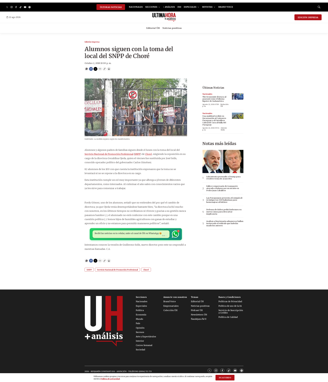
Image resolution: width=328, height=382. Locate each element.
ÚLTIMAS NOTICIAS (111, 7)
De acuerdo (225, 378)
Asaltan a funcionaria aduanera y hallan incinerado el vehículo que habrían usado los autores (224, 223)
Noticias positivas (172, 28)
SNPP (137, 154)
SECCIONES (151, 7)
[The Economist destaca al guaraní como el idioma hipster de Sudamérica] (237, 96)
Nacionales (207, 94)
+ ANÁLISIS (169, 7)
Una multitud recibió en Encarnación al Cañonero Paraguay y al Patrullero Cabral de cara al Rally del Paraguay (214, 120)
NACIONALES (136, 7)
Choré (148, 154)
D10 (179, 7)
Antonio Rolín (224, 129)
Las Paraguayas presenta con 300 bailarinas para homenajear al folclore (224, 200)
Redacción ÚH (224, 105)
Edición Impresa (92, 42)
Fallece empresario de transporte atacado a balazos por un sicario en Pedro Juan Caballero (222, 188)
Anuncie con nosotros (175, 297)
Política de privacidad (110, 379)
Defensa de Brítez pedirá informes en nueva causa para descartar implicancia (224, 212)
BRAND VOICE (225, 7)
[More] (159, 7)
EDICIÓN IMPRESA (308, 17)
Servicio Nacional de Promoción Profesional (109, 154)
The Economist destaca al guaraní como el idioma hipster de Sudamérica (214, 99)
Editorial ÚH (153, 28)
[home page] (164, 17)
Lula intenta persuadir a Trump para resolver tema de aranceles (223, 178)
